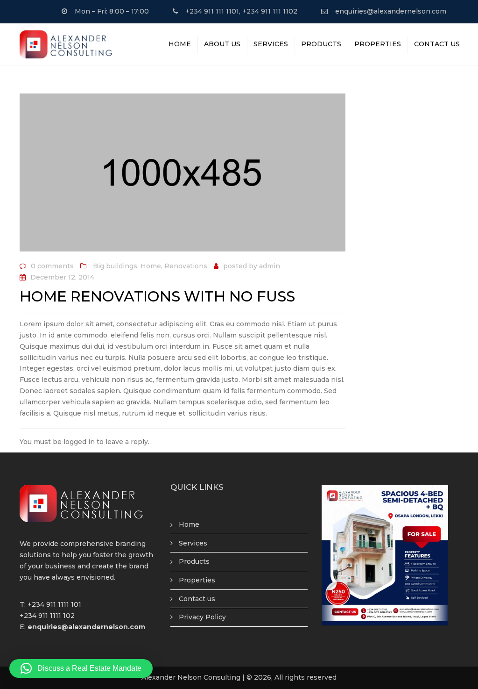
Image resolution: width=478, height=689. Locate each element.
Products (321, 44)
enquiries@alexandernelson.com (390, 11)
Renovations (185, 266)
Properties (377, 44)
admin (269, 266)
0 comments (52, 266)
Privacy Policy (202, 617)
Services (270, 44)
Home (180, 44)
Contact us (197, 599)
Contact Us (437, 44)
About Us (222, 44)
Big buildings (115, 266)
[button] (81, 668)
